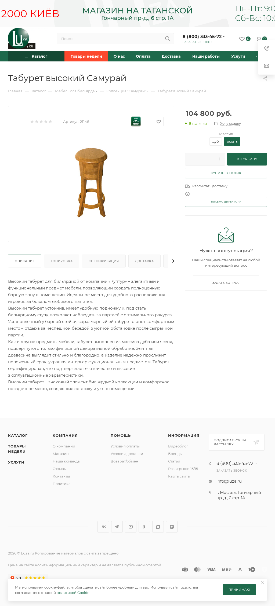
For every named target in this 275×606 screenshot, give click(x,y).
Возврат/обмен (124, 461)
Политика (62, 484)
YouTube (130, 526)
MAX (158, 526)
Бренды (175, 453)
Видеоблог (178, 446)
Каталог (18, 435)
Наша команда (66, 461)
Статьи (174, 461)
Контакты (61, 476)
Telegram (117, 526)
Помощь (121, 435)
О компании (64, 446)
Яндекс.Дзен (172, 526)
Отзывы (60, 469)
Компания (65, 435)
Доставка (144, 261)
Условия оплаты (125, 446)
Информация (184, 435)
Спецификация (104, 261)
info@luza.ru (229, 481)
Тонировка (62, 261)
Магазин (61, 453)
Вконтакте (103, 526)
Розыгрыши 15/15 (183, 469)
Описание (25, 261)
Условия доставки (127, 453)
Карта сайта (179, 476)
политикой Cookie (73, 592)
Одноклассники (144, 526)
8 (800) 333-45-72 (202, 36)
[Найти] (167, 38)
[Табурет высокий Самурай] (91, 183)
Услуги (16, 462)
